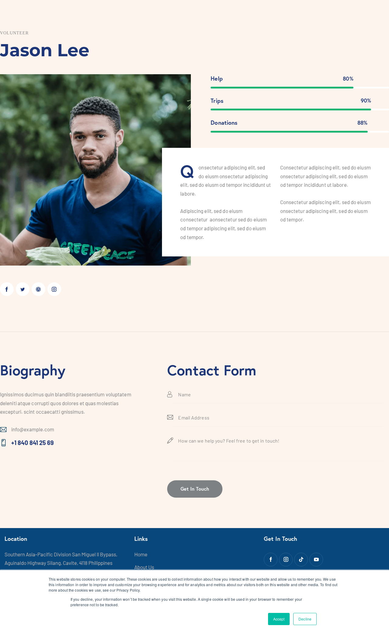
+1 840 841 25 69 (32, 442)
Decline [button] (305, 618)
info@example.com (32, 429)
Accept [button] (279, 618)
